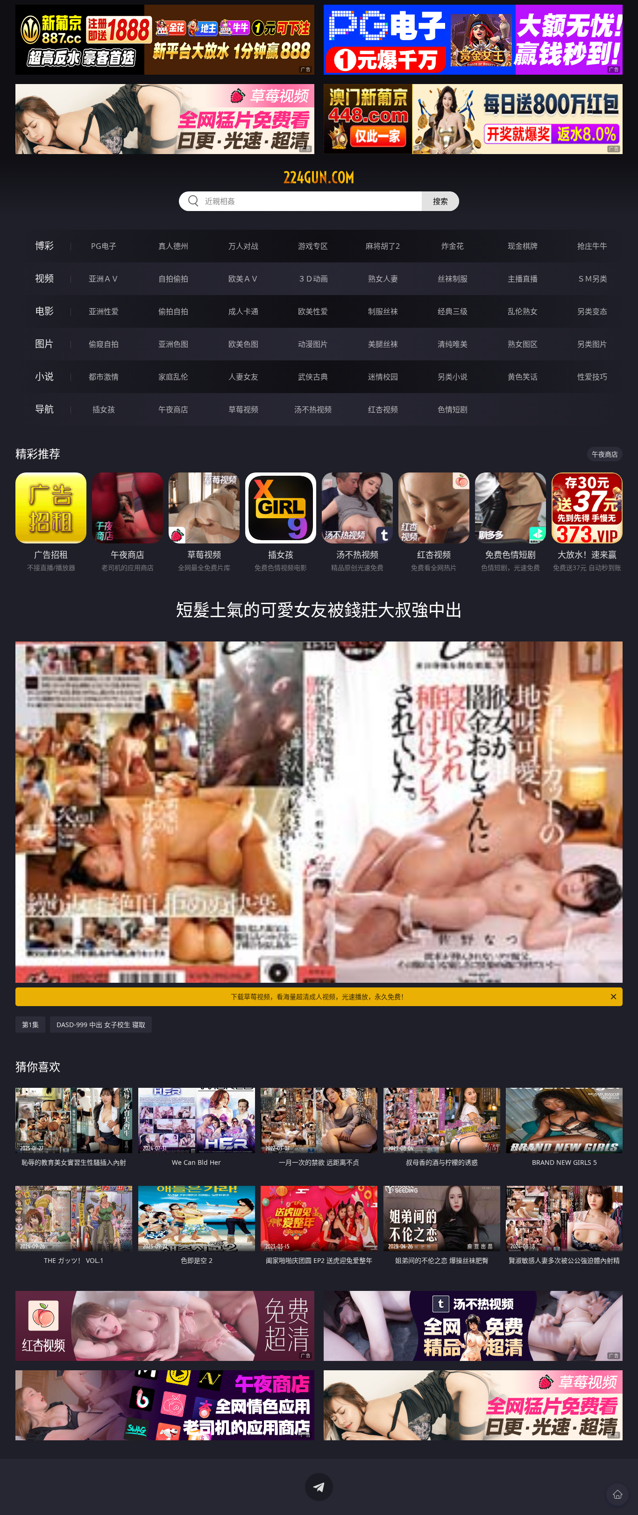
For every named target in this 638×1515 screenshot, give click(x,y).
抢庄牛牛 (592, 246)
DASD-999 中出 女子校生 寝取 (101, 1024)
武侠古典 (313, 377)
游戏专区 (313, 246)
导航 (44, 409)
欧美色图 (243, 344)
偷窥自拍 (104, 344)
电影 (44, 311)
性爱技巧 (592, 377)
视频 (44, 278)
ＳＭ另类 (592, 279)
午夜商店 (173, 409)
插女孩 (103, 409)
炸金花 (452, 246)
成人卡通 (243, 311)
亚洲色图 (173, 344)
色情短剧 (453, 409)
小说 (44, 376)
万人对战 (243, 246)
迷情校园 (383, 377)
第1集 (30, 1024)
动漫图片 (313, 344)
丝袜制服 (453, 279)
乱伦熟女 (523, 311)
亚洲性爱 (104, 311)
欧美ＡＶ (243, 279)
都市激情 (104, 377)
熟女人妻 (383, 279)
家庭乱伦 (173, 377)
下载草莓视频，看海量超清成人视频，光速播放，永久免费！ (319, 996)
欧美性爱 (313, 311)
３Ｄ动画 (313, 279)
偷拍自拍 (173, 311)
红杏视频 (383, 409)
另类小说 (453, 377)
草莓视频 (243, 409)
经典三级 (453, 311)
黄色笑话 (523, 377)
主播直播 (523, 279)
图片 (44, 344)
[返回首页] (617, 1494)
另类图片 (592, 344)
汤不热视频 (313, 409)
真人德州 (173, 246)
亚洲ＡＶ (104, 279)
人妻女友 (243, 377)
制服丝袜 (383, 311)
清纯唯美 (453, 344)
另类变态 (592, 311)
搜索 (440, 201)
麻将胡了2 (383, 246)
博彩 (44, 246)
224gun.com (319, 177)
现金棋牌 (523, 246)
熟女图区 (523, 344)
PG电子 (103, 246)
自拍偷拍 (173, 279)
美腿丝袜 (383, 344)
